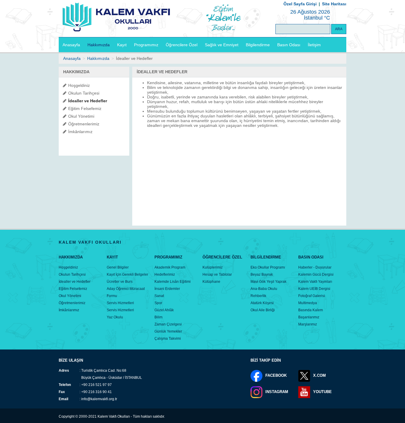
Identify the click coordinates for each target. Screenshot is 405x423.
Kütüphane (211, 282)
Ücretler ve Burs (120, 282)
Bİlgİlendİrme (266, 257)
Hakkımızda (98, 44)
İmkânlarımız (80, 131)
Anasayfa (71, 44)
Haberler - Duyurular (314, 267)
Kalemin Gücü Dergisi (316, 274)
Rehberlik (258, 296)
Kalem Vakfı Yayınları (315, 282)
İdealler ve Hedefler (87, 100)
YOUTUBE (322, 392)
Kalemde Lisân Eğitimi (172, 282)
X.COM (319, 375)
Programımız (146, 44)
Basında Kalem (310, 310)
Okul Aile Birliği (263, 310)
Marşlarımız (307, 324)
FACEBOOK (276, 375)
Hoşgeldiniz (79, 85)
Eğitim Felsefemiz (84, 108)
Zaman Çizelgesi (168, 324)
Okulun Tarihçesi (83, 93)
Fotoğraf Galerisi (311, 296)
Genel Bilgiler (118, 267)
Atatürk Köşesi (262, 303)
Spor (158, 303)
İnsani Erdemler (167, 289)
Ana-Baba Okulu (264, 289)
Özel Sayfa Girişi (300, 3)
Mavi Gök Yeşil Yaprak (268, 282)
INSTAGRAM (276, 392)
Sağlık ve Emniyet (221, 44)
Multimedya (307, 303)
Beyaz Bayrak (262, 274)
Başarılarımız (308, 317)
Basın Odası (288, 44)
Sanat (159, 296)
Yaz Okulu (115, 317)
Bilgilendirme (258, 44)
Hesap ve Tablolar (217, 274)
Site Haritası (334, 3)
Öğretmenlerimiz (83, 124)
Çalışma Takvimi (167, 338)
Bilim (158, 317)
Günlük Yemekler (168, 331)
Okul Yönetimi (81, 116)
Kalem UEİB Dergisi (314, 289)
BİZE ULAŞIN (71, 360)
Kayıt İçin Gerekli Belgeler (127, 274)
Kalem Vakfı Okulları (114, 416)
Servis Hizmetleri (120, 303)
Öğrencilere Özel (181, 44)
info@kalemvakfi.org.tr (99, 399)
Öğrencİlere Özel (222, 257)
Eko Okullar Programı (268, 267)
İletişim (314, 44)
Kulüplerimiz (213, 267)
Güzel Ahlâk (164, 310)
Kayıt (122, 44)
